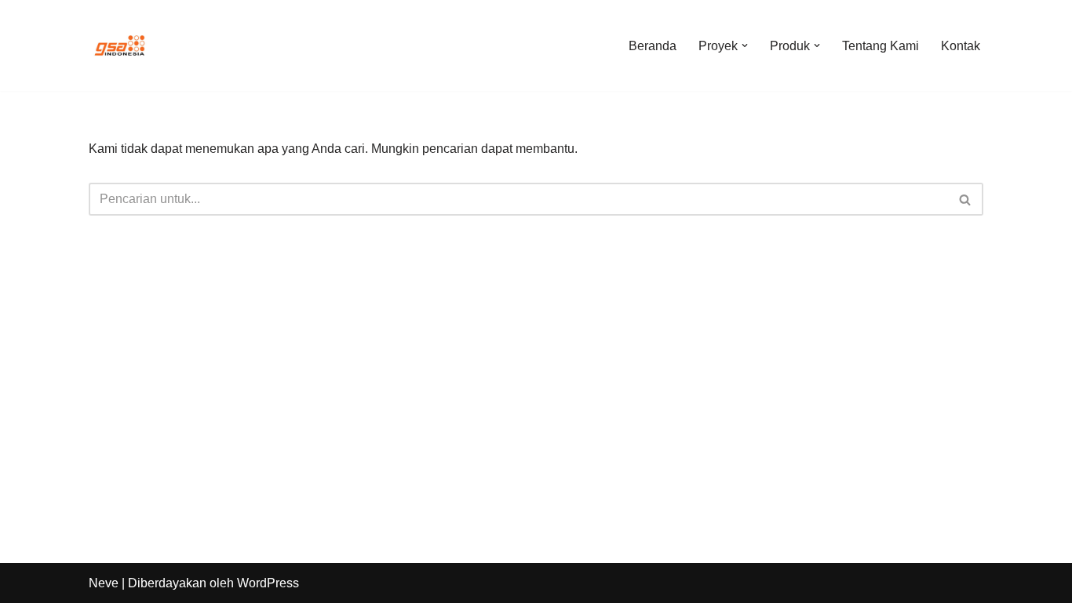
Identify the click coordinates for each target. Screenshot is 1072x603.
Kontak (960, 46)
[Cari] (965, 199)
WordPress (268, 583)
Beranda (652, 46)
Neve (104, 583)
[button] (745, 45)
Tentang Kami (880, 46)
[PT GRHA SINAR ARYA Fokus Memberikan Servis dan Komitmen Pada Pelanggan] (120, 45)
